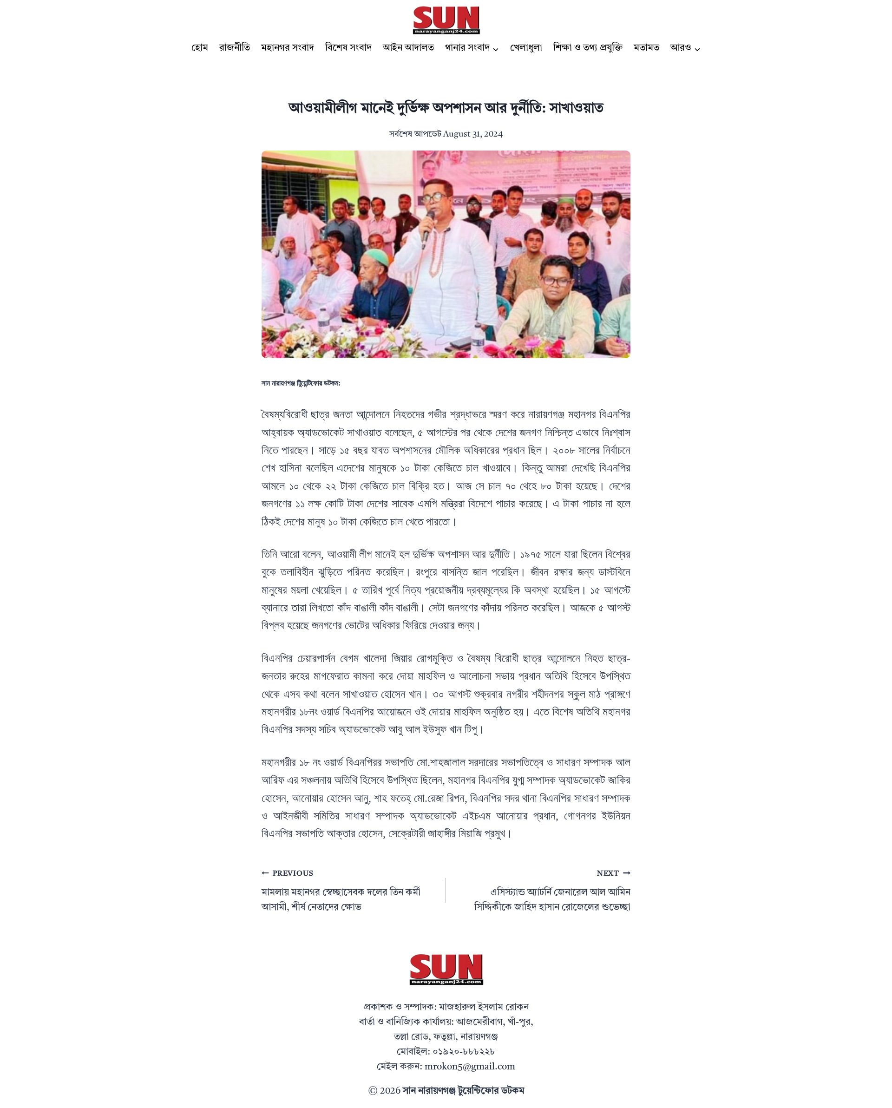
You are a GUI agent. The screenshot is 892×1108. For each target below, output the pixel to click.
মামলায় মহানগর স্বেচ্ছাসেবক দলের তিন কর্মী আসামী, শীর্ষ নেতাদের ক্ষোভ (341, 891)
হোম (199, 48)
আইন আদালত (408, 48)
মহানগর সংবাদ (287, 48)
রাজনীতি (234, 48)
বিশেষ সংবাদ (348, 48)
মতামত (646, 48)
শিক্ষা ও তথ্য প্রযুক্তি (588, 48)
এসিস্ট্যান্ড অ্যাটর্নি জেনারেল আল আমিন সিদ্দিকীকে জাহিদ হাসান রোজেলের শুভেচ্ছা (552, 891)
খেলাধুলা (526, 48)
